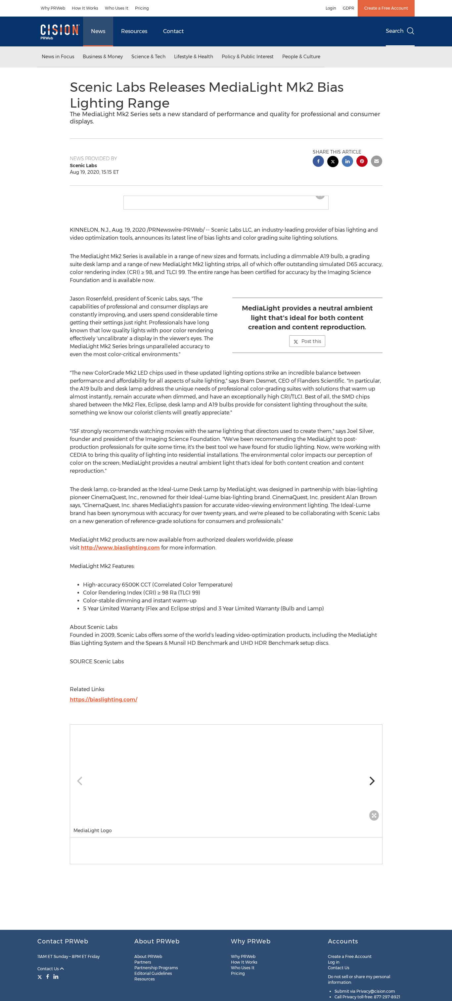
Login (331, 8)
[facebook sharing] (318, 162)
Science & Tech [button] (148, 57)
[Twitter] (40, 976)
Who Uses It (116, 8)
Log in (333, 962)
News (98, 31)
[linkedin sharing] (347, 162)
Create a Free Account (386, 8)
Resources (134, 31)
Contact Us (48, 968)
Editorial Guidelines (153, 973)
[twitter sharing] (333, 162)
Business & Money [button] (103, 57)
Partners (142, 962)
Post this (311, 347)
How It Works (85, 8)
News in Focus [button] (58, 57)
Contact (173, 31)
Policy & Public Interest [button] (248, 57)
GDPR (348, 8)
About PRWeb (148, 956)
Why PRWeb (53, 8)
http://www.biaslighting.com (120, 553)
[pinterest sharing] (362, 162)
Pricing (142, 8)
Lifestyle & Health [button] (193, 57)
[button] (226, 198)
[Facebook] (48, 976)
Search (395, 31)
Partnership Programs (156, 967)
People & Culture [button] (301, 57)
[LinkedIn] (56, 976)
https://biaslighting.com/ (103, 705)
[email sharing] (376, 162)
